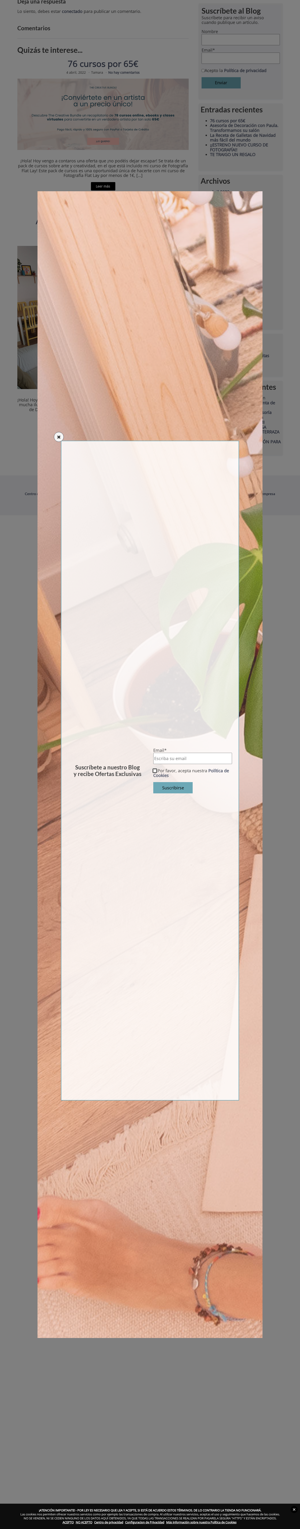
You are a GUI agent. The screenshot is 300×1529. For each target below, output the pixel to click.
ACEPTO (68, 1522)
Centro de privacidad (108, 1522)
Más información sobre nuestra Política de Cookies (201, 1522)
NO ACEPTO (84, 1522)
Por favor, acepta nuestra (191, 773)
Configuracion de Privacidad (144, 1522)
